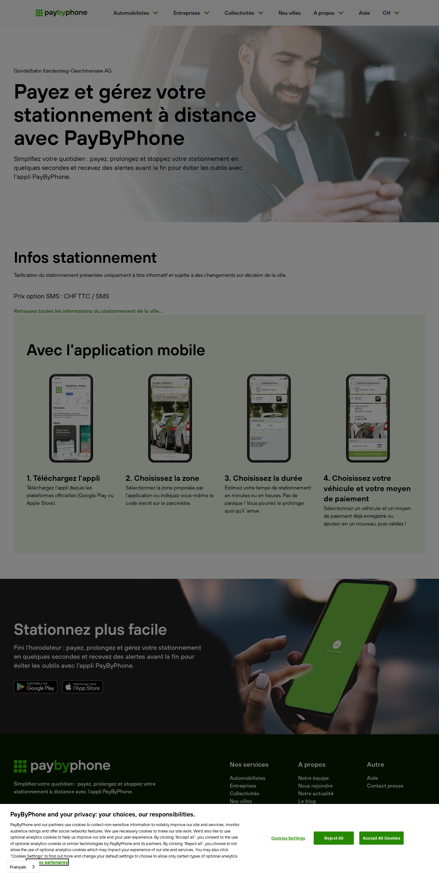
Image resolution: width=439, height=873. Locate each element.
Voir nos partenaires (47, 862)
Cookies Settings (288, 837)
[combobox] (22, 866)
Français (18, 866)
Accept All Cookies (381, 837)
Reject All (333, 837)
